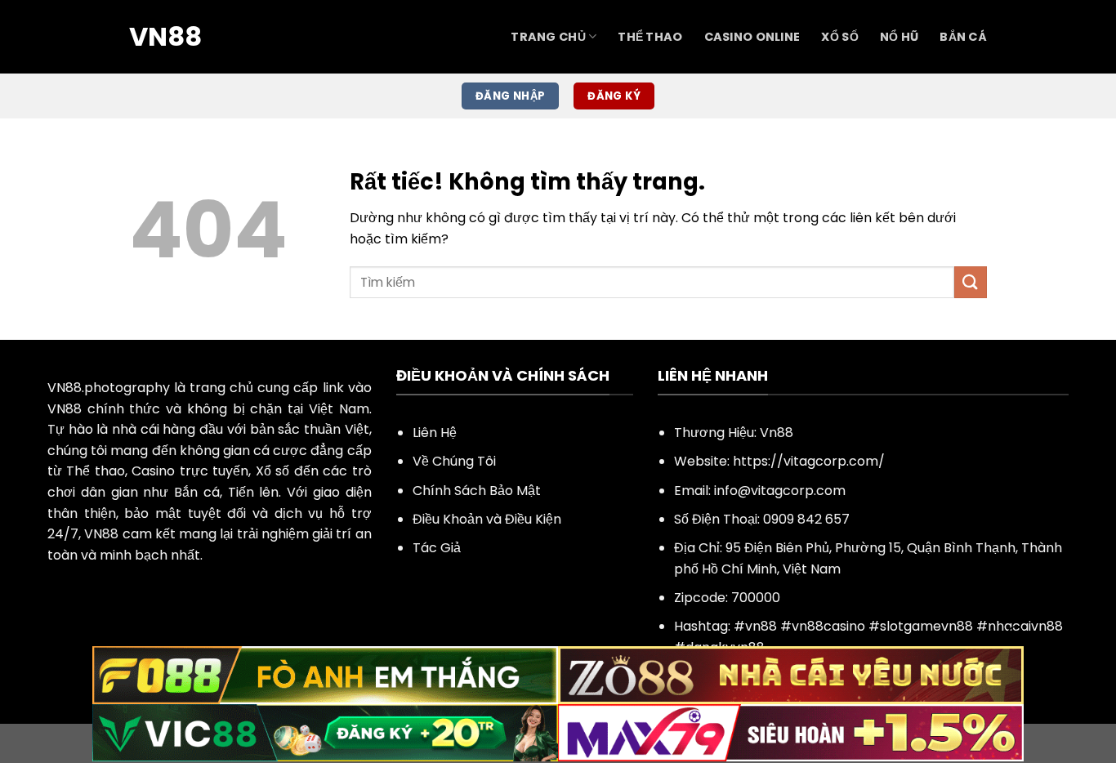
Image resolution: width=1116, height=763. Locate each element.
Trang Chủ (548, 37)
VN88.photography (108, 387)
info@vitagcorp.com (780, 490)
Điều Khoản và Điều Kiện (487, 519)
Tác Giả (437, 547)
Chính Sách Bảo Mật (477, 490)
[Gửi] (970, 282)
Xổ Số (839, 37)
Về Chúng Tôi (454, 461)
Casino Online (752, 37)
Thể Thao (650, 37)
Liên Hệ (435, 432)
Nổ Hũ (899, 37)
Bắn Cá (963, 37)
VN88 (165, 37)
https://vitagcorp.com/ (809, 461)
